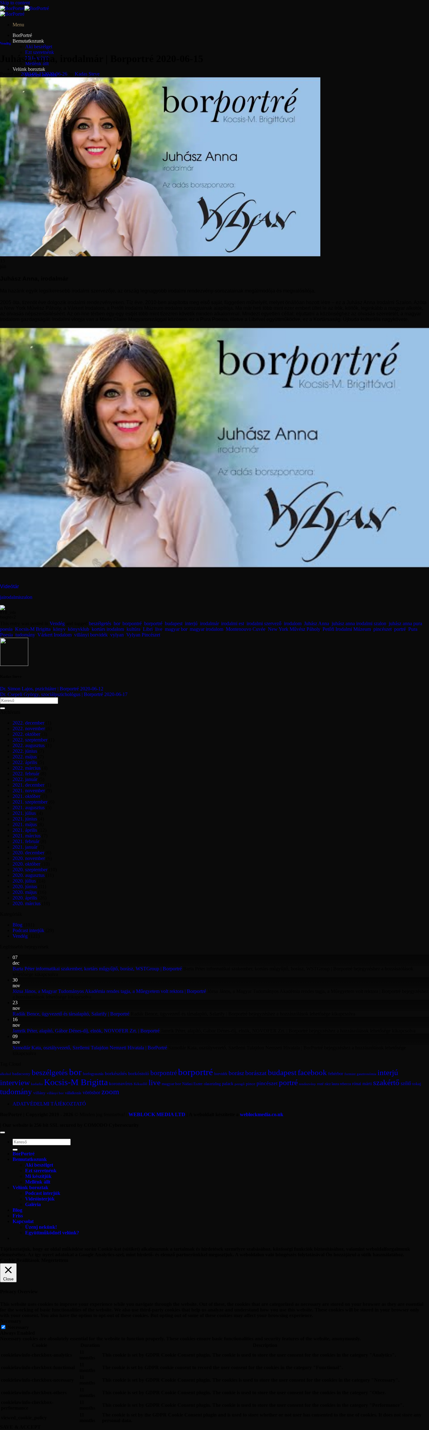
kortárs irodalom (108, 629)
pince (250, 1083)
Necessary (18, 1327)
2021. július (24, 813)
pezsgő (240, 1084)
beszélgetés (100, 623)
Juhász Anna (316, 623)
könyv (59, 629)
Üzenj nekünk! (41, 1227)
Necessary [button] (10, 1321)
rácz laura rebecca (338, 1084)
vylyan (117, 634)
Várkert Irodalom (54, 634)
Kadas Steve (87, 74)
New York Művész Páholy (294, 629)
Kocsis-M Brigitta (33, 629)
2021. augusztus (29, 807)
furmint (350, 1074)
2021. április (25, 830)
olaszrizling (212, 1084)
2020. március (27, 903)
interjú (191, 623)
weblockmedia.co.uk (261, 1114)
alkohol (5, 1074)
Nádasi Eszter (192, 1084)
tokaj (416, 1083)
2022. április (25, 762)
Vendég (5, 43)
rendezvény (307, 1084)
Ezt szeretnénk (39, 52)
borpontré (132, 623)
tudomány (25, 634)
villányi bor (55, 1093)
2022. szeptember (30, 739)
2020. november (29, 858)
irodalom (292, 623)
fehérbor (335, 1073)
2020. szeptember (30, 869)
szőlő (406, 1083)
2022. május (25, 756)
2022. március (27, 768)
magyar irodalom (206, 629)
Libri (148, 629)
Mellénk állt (37, 1182)
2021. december (28, 785)
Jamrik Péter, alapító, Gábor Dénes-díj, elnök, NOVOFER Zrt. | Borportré (86, 1030)
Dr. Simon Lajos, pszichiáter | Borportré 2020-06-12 (51, 688)
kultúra (133, 629)
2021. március (27, 835)
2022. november (29, 728)
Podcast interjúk (28, 930)
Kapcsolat (23, 1221)
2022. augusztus (29, 745)
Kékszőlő (140, 1084)
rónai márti (362, 1083)
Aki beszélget (38, 46)
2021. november (29, 790)
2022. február (26, 773)
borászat (256, 1072)
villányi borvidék (91, 634)
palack (227, 1083)
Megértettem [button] (54, 1260)
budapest (173, 623)
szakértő (386, 1082)
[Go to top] (2, 1132)
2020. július (24, 881)
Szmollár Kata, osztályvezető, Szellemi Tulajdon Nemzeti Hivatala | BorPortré (90, 1047)
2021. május (25, 824)
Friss (18, 1215)
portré (400, 629)
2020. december (28, 852)
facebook (312, 1072)
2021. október (26, 796)
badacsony (21, 1073)
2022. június (25, 751)
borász (236, 1073)
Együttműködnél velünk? (52, 1232)
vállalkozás (73, 1093)
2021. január (25, 847)
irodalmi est (232, 623)
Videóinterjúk (40, 1198)
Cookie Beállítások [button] (20, 1260)
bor (117, 623)
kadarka (37, 1084)
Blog (17, 924)
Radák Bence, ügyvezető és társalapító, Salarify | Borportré (71, 1013)
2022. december (28, 723)
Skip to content (15, 2)
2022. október (26, 734)
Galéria (33, 1204)
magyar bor (176, 629)
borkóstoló (138, 1073)
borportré (153, 623)
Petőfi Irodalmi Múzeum (347, 629)
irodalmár (209, 623)
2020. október (26, 864)
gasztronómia (366, 1074)
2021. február (26, 841)
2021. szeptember (30, 802)
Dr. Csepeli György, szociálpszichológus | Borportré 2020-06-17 (64, 694)
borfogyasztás (93, 1074)
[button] (18, 24)
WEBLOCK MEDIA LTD (156, 1114)
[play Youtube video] (214, 447)
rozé (320, 1084)
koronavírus (121, 1083)
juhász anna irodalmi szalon (359, 623)
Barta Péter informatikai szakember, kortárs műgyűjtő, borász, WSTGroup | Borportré (97, 968)
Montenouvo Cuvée (245, 629)
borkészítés (116, 1073)
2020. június (25, 886)
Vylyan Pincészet (143, 634)
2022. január (25, 779)
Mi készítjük (38, 1176)
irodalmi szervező (264, 623)
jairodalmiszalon (16, 597)
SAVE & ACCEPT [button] (20, 1427)
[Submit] (2, 708)
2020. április (25, 897)
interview (15, 1082)
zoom (110, 1091)
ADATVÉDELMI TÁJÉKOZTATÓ (49, 1103)
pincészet (382, 629)
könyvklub (78, 629)
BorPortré (22, 35)
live (158, 629)
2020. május (25, 892)
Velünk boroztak (29, 69)
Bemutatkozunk (28, 41)
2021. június (25, 818)
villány (39, 1092)
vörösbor (91, 1092)
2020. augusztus (29, 875)
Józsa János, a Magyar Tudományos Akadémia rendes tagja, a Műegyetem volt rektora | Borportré (109, 991)
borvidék (220, 1074)
